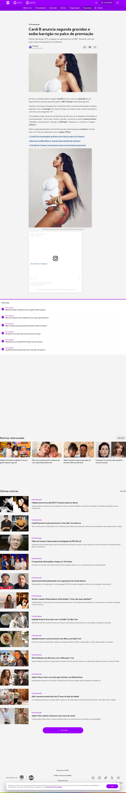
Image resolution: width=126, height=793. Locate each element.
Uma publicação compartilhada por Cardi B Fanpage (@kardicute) (55, 289)
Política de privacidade (62, 775)
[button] (15, 455)
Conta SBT (108, 3)
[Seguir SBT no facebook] (93, 777)
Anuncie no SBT (63, 770)
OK (112, 786)
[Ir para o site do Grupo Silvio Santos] (16, 777)
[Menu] (117, 2)
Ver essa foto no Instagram (38, 264)
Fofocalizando (34, 24)
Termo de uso (62, 781)
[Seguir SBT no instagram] (99, 777)
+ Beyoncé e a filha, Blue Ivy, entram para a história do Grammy (55, 141)
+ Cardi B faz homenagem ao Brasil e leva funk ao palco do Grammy (57, 136)
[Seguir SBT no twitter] (112, 777)
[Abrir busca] (96, 3)
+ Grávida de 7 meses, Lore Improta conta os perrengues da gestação (57, 145)
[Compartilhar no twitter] (95, 47)
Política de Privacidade (54, 787)
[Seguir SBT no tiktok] (105, 777)
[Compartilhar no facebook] (89, 47)
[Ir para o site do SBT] (31, 777)
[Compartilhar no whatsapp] (84, 47)
